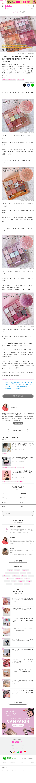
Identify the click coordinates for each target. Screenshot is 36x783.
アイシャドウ (21, 79)
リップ (31, 575)
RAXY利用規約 (12, 745)
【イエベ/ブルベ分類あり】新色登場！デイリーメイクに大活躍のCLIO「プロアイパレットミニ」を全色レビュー (18, 383)
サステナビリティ (21, 769)
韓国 (29, 573)
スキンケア (4, 493)
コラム (3, 507)
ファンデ (9, 584)
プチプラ (27, 578)
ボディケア (22, 498)
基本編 (23, 573)
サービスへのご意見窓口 (21, 745)
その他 (21, 507)
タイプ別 (27, 584)
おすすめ (17, 570)
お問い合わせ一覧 (12, 769)
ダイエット (21, 581)
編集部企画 (25, 570)
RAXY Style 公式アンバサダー (9, 79)
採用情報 (32, 762)
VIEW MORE (18, 561)
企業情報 (4, 762)
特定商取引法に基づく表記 (17, 747)
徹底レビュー (6, 575)
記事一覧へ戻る (18, 430)
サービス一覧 (5, 769)
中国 (21, 481)
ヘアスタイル (9, 578)
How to (4, 453)
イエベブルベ (19, 578)
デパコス (29, 581)
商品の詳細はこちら (18, 396)
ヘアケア (4, 502)
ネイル (21, 502)
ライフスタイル (18, 584)
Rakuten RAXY (8, 7)
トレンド (10, 481)
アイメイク (9, 77)
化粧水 (13, 581)
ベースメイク (23, 493)
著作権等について (23, 762)
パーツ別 (16, 481)
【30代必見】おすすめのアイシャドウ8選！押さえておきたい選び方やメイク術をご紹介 (18, 387)
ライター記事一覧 (18, 423)
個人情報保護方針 (12, 762)
